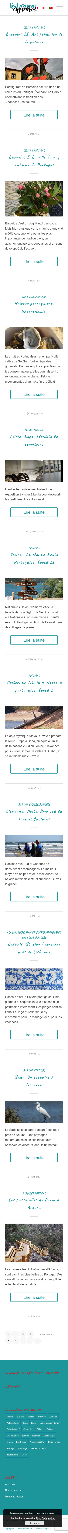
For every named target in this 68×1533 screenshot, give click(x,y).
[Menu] (58, 7)
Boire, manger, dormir (31, 932)
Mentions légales (14, 1496)
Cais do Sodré (13, 1429)
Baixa (25, 1422)
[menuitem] (27, 7)
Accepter (35, 1523)
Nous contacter (13, 1490)
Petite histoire (54, 1441)
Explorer (28, 1193)
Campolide (28, 1429)
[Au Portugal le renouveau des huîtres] (34, 338)
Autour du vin (13, 1422)
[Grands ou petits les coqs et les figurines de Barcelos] (34, 69)
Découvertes (13, 1435)
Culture (28, 27)
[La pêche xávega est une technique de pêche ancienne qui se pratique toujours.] (34, 846)
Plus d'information (45, 1518)
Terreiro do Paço (38, 1448)
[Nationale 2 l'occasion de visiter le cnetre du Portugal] (34, 589)
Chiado (40, 1429)
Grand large (53, 932)
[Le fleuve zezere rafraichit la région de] (34, 717)
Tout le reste (12, 1454)
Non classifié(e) (37, 1441)
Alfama (31, 1416)
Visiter (24, 1454)
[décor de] (34, 979)
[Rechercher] (27, 7)
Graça (10, 1441)
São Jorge (22, 1448)
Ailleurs (10, 1416)
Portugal (39, 27)
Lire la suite (34, 115)
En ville (25, 1435)
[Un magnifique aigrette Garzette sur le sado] (34, 1112)
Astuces (53, 1416)
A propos (10, 1484)
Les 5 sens (28, 297)
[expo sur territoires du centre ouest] (34, 471)
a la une (23, 804)
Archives (42, 1416)
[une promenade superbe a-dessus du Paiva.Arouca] (34, 1243)
